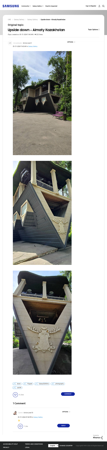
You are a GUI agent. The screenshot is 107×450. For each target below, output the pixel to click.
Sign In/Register (91, 6)
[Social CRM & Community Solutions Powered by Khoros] (98, 437)
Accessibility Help (10, 444)
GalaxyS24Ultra (44, 384)
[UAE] (11, 6)
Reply (63, 426)
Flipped (29, 384)
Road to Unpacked (51, 6)
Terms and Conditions (34, 444)
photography (59, 384)
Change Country (66, 446)
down (19, 384)
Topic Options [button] (93, 30)
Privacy (6, 447)
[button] (71, 42)
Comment (67, 394)
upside (19, 387)
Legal (27, 447)
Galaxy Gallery (37, 6)
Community (25, 6)
